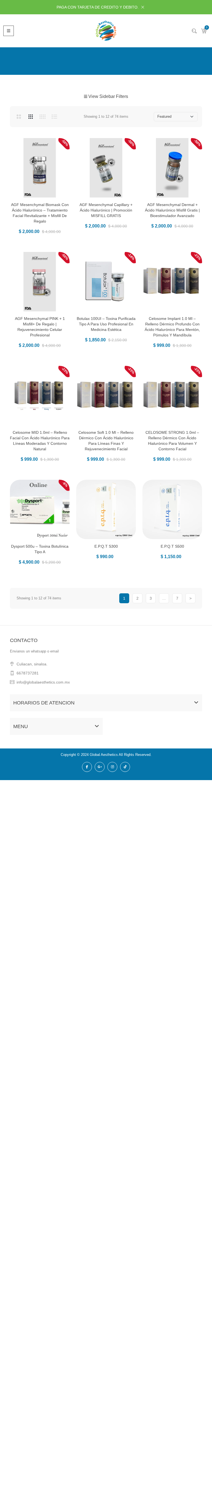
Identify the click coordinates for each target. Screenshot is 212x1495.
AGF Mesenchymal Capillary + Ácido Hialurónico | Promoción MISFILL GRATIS (106, 210)
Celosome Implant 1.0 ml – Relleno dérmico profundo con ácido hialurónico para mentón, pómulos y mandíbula (172, 326)
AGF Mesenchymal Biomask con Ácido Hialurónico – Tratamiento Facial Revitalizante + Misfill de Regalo (40, 212)
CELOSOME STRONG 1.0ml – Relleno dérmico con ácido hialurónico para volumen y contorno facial (172, 440)
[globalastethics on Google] (100, 767)
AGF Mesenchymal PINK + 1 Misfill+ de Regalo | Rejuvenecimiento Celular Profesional (40, 326)
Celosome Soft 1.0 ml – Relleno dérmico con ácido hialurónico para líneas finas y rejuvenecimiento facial (106, 440)
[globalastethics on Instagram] (112, 767)
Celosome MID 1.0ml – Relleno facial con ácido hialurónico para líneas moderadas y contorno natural (40, 440)
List (54, 116)
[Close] (143, 7)
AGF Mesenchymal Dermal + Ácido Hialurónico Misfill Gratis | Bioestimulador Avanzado (172, 210)
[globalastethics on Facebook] (87, 767)
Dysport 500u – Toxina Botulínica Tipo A (39, 549)
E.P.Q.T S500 (172, 546)
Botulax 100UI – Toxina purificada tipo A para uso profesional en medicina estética (106, 324)
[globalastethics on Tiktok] (125, 767)
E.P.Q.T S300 (106, 546)
